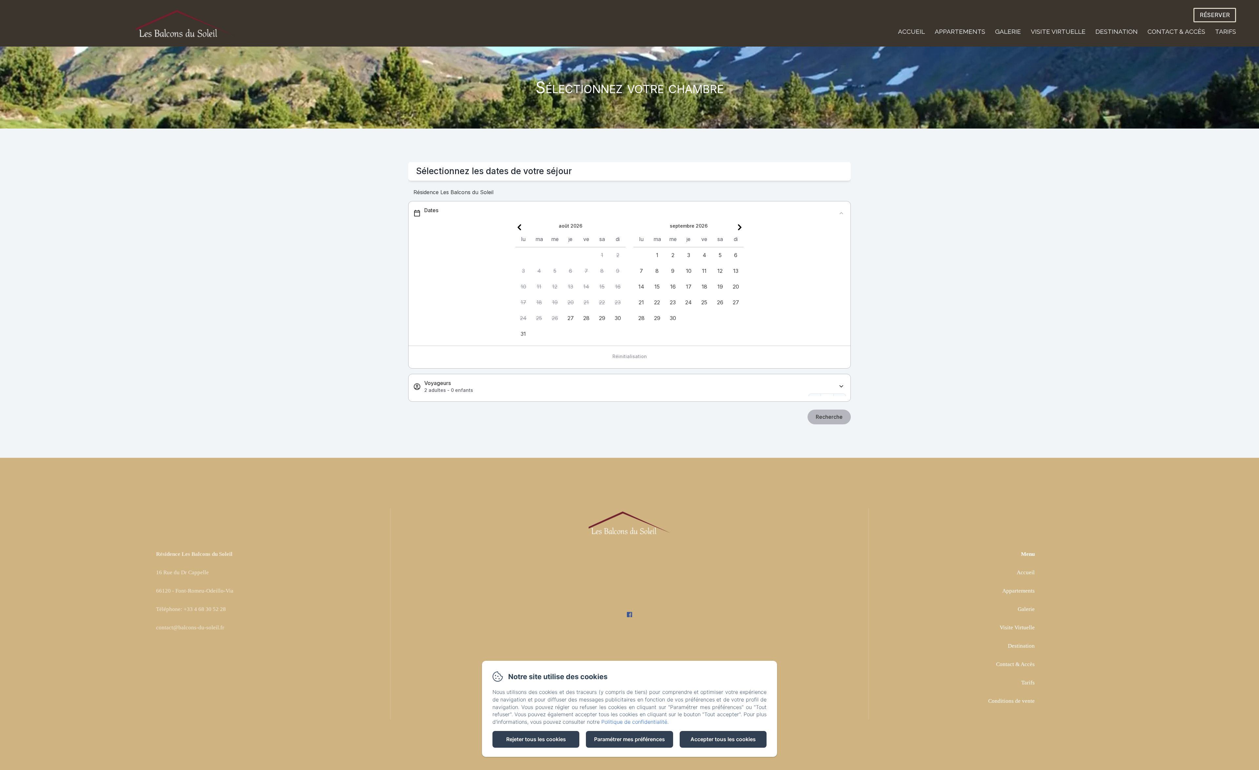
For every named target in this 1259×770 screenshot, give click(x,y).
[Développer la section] (841, 386)
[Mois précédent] (519, 227)
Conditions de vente (1011, 701)
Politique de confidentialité (634, 722)
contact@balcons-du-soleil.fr (190, 627)
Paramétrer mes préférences (629, 739)
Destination (1116, 31)
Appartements (960, 31)
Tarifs (1225, 31)
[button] (602, 255)
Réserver (1215, 15)
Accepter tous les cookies (723, 739)
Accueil (911, 31)
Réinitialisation (629, 356)
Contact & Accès (1176, 31)
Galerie (1008, 31)
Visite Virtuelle (1058, 31)
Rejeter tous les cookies (536, 739)
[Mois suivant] (740, 227)
